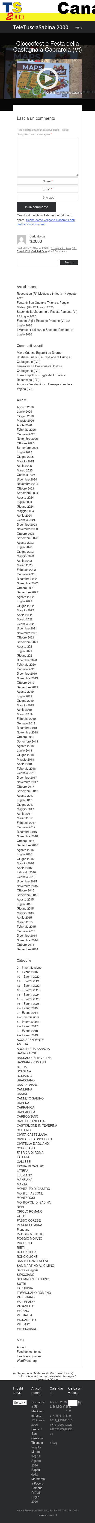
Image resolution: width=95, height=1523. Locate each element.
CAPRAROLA (39, 251)
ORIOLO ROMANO (29, 1211)
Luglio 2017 (24, 800)
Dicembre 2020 (27, 660)
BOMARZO (24, 1076)
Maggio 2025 (25, 461)
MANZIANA (25, 1179)
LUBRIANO (24, 1175)
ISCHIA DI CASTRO (30, 1166)
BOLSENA (24, 1071)
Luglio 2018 (24, 750)
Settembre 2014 (27, 949)
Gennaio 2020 (26, 669)
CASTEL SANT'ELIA (31, 1121)
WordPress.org (27, 1360)
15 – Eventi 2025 (28, 999)
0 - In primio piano (61, 248)
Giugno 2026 (25, 416)
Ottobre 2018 (25, 736)
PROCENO (24, 1243)
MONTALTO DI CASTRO (33, 1188)
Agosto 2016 (25, 849)
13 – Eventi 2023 (28, 990)
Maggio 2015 (25, 913)
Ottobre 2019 (25, 682)
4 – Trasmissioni (28, 1017)
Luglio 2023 (24, 547)
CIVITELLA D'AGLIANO (33, 1143)
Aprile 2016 (24, 868)
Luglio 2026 (24, 411)
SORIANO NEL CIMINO (33, 1279)
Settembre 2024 (27, 492)
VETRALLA (24, 1315)
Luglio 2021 (24, 651)
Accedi (21, 1347)
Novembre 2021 (27, 633)
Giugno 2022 (25, 606)
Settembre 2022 (27, 592)
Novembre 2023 (27, 529)
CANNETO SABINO (30, 1098)
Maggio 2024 (25, 511)
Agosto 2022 (25, 596)
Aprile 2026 (24, 425)
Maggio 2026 (25, 420)
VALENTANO (26, 1297)
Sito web (48, 197)
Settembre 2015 (27, 895)
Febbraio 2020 (26, 664)
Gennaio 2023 (26, 574)
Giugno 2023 (25, 551)
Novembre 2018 (27, 732)
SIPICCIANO (25, 1274)
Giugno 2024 (25, 506)
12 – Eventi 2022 (28, 985)
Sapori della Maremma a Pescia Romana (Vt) (47, 311)
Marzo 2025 (25, 470)
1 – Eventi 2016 (27, 972)
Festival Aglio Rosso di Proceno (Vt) (41, 320)
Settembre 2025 (27, 447)
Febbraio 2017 (26, 822)
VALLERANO (26, 1301)
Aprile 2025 (24, 465)
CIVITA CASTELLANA (32, 1134)
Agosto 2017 (25, 795)
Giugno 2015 (25, 908)
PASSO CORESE (29, 1220)
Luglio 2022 (24, 601)
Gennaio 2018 (26, 773)
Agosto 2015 (25, 899)
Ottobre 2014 (25, 944)
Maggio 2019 (25, 705)
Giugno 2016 (25, 858)
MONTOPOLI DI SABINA (34, 1202)
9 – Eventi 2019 (27, 1035)
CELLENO (24, 1130)
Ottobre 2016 (25, 840)
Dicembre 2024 (27, 479)
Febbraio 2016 (26, 872)
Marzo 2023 (25, 565)
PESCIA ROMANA (29, 1225)
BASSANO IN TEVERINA (34, 1057)
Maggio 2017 (25, 809)
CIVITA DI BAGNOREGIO (34, 1139)
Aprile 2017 (24, 813)
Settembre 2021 (27, 642)
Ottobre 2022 (25, 587)
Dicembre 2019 (27, 673)
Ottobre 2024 (25, 488)
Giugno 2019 (25, 700)
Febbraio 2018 (26, 768)
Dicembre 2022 (27, 578)
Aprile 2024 (24, 515)
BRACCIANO (26, 1080)
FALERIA (23, 1157)
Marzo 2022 (25, 619)
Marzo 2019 (25, 714)
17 (51, 1424)
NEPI (20, 1206)
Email (47, 189)
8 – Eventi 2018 (27, 1030)
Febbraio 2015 (26, 926)
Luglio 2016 (24, 854)
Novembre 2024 (27, 483)
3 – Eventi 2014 (27, 1012)
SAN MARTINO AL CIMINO (35, 1265)
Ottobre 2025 (25, 443)
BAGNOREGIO (27, 1053)
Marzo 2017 (25, 818)
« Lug (53, 1442)
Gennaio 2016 (26, 877)
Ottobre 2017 (25, 786)
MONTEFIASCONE (30, 1193)
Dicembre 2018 (27, 727)
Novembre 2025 (27, 438)
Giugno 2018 (25, 754)
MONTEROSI (26, 1197)
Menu (78, 27)
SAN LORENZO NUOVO (33, 1261)
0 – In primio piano (29, 967)
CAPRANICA (25, 1107)
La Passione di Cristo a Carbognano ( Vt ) (39, 368)
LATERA (22, 1170)
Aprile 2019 (24, 709)
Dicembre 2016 (27, 831)
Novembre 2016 (27, 836)
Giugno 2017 (25, 804)
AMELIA (22, 1044)
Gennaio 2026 (26, 434)
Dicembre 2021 (27, 628)
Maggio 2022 (25, 610)
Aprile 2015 (24, 917)
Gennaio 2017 (26, 827)
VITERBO (23, 1324)
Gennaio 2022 (26, 624)
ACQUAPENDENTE (30, 1039)
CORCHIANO (26, 1148)
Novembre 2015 (27, 886)
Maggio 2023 (25, 556)
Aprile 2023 (24, 560)
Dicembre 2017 (27, 777)
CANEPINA (24, 1089)
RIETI (21, 1247)
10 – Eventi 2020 (28, 976)
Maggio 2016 (25, 863)
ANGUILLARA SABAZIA (33, 1048)
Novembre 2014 (27, 940)
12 (57, 1420)
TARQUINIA (25, 1288)
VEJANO (23, 1310)
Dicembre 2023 (27, 524)
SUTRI (21, 1283)
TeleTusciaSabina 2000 (40, 27)
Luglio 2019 (24, 696)
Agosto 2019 (25, 691)
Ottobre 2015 (25, 890)
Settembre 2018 (27, 741)
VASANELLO (25, 1306)
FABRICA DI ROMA (30, 1152)
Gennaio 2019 (26, 723)
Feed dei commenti (29, 1356)
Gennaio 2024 (26, 520)
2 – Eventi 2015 (27, 1008)
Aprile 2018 (24, 764)
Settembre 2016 (27, 845)
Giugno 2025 (25, 456)
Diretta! (57, 352)
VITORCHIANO (27, 1329)
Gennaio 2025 (26, 474)
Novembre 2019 (27, 678)
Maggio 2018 (25, 759)
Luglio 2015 (24, 904)
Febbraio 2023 (26, 569)
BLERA (22, 1067)
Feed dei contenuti (29, 1351)
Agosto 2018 (25, 745)
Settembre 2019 (27, 687)
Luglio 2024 (24, 501)
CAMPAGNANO (27, 1085)
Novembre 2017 (27, 782)
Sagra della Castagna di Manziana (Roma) (43, 1373)
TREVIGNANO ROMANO (34, 1292)
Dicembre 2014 (27, 935)
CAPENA (23, 1103)
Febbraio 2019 (26, 718)
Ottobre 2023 (25, 533)
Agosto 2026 (25, 407)
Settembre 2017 (27, 791)
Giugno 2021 (25, 655)
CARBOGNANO (27, 1116)
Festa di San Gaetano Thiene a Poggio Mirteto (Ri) (37, 1442)
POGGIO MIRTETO (30, 1234)
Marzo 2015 (25, 922)
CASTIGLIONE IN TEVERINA (37, 1125)
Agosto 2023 (25, 542)
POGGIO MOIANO (29, 1238)
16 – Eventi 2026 (28, 1003)
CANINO (22, 1094)
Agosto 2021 (25, 646)
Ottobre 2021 (25, 637)
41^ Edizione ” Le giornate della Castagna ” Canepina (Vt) (47, 1377)
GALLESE (24, 1161)
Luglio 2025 (24, 452)
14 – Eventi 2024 (28, 994)
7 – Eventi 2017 (27, 1026)
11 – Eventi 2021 (28, 981)
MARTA (22, 1184)
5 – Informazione (28, 1021)
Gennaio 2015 (26, 931)
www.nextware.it (48, 1515)
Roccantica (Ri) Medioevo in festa (39, 293)
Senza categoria (28, 1270)
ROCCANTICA (26, 1252)
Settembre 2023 (27, 538)
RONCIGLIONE (27, 1256)
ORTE (21, 1215)
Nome (48, 181)
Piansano (23, 1229)
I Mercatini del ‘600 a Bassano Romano (43, 329)
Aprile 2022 (24, 615)
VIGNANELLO (26, 1320)
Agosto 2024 (25, 497)
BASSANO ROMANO (31, 1062)
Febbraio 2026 (26, 429)
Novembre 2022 (27, 583)
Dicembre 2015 (27, 881)
